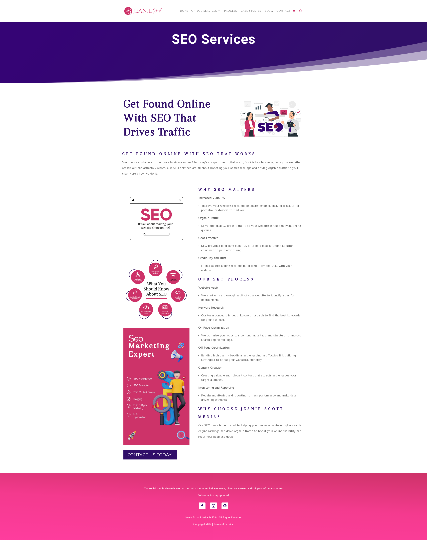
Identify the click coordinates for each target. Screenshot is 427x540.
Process (230, 10)
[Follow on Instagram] (213, 505)
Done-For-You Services (198, 10)
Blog (269, 10)
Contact (284, 10)
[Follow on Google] (225, 505)
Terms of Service (224, 524)
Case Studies (251, 10)
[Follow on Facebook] (202, 505)
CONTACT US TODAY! (150, 454)
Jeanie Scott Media (196, 517)
